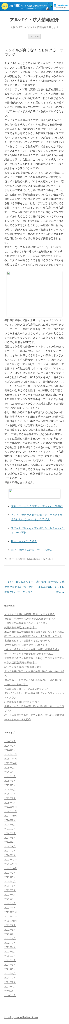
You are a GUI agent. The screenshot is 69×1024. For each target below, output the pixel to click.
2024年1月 (10, 855)
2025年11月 (10, 758)
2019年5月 (10, 995)
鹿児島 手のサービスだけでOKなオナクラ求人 (30, 618)
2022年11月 (10, 916)
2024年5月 (10, 837)
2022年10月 (10, 921)
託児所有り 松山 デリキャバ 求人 (22, 702)
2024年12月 (10, 807)
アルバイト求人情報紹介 (34, 19)
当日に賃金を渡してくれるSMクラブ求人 (26, 688)
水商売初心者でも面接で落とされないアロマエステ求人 (34, 658)
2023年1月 (10, 907)
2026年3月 (10, 741)
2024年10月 (10, 815)
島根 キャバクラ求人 (24, 541)
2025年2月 (10, 798)
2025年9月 (10, 767)
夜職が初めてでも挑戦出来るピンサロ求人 (27, 640)
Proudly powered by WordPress (21, 1017)
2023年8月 (10, 877)
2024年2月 (10, 850)
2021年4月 (10, 973)
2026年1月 (10, 750)
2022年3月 (10, 951)
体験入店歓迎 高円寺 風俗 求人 (20, 662)
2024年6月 (10, 833)
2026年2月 (10, 745)
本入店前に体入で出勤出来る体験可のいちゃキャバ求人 (34, 631)
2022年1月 (10, 960)
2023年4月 (10, 894)
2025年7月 (10, 776)
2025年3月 (10, 794)
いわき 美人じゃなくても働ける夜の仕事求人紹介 (31, 649)
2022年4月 (10, 947)
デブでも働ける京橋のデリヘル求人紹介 (25, 645)
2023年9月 (10, 872)
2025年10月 (10, 763)
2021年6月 (10, 964)
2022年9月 (10, 925)
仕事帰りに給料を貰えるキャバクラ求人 (25, 623)
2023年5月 (10, 890)
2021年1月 (10, 986)
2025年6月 (10, 780)
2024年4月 (10, 842)
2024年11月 (10, 811)
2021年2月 (10, 982)
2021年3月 (10, 977)
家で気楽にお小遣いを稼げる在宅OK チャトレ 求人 (51, 587)
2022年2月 (10, 956)
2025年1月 (10, 802)
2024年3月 (10, 846)
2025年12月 (10, 754)
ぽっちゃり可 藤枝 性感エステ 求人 (23, 666)
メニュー (35, 36)
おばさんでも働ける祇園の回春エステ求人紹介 (29, 614)
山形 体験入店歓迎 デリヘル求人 (31, 550)
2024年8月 (10, 824)
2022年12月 (10, 912)
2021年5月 (10, 969)
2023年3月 (10, 899)
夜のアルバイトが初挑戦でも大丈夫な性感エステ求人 (33, 636)
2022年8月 (10, 929)
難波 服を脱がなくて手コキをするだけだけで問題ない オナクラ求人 (18, 587)
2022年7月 (10, 934)
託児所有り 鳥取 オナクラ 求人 (20, 627)
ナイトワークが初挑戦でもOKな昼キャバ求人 (28, 653)
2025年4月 (10, 789)
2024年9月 (10, 820)
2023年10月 (10, 868)
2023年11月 (10, 864)
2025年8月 (10, 772)
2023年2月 (10, 903)
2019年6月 (10, 991)
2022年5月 (10, 942)
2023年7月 (10, 881)
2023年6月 (10, 885)
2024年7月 (10, 829)
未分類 (21, 558)
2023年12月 (10, 859)
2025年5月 (10, 785)
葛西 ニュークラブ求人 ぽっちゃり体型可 (37, 506)
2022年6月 (10, 938)
